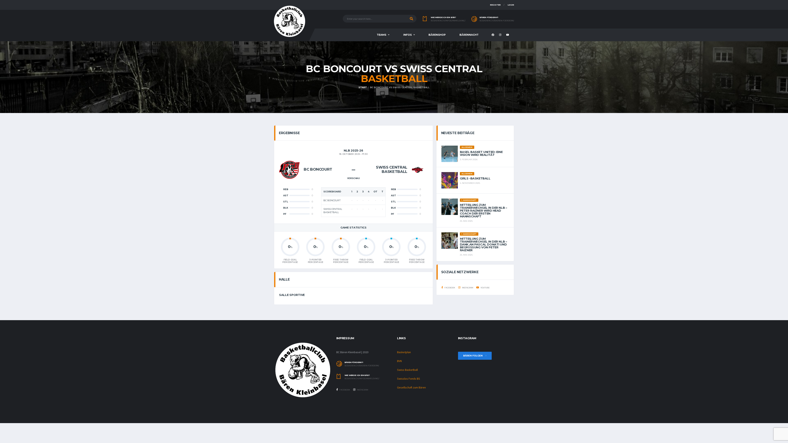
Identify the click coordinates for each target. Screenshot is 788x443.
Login (511, 5)
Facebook (449, 288)
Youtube (485, 288)
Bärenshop (437, 34)
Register (495, 5)
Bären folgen (473, 355)
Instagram (467, 288)
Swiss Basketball (407, 370)
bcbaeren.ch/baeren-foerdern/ (497, 21)
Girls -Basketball (475, 178)
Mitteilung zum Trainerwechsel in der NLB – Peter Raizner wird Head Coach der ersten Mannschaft (483, 210)
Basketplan (404, 352)
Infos (407, 34)
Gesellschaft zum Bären (411, 387)
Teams (381, 34)
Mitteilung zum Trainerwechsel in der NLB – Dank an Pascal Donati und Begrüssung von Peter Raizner (483, 244)
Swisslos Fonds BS (408, 378)
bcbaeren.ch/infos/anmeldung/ (448, 21)
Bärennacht (469, 34)
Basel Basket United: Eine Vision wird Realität (481, 153)
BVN (399, 361)
